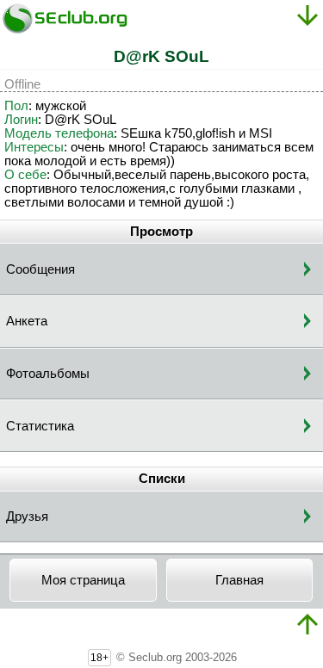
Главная (239, 580)
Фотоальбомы (48, 373)
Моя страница (83, 580)
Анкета (26, 321)
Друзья (27, 516)
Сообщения (40, 269)
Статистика (40, 426)
